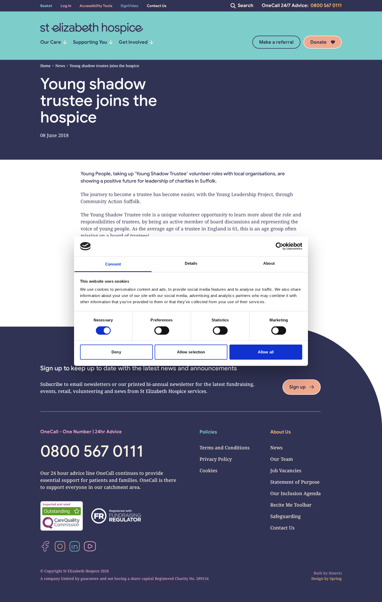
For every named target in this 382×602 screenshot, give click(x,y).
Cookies (208, 470)
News (60, 65)
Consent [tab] (113, 264)
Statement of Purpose (295, 482)
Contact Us (282, 528)
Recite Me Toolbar (291, 505)
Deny (116, 352)
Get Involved (133, 42)
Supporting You (90, 42)
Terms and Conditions (224, 447)
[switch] (161, 330)
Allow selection (191, 352)
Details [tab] (191, 263)
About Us (280, 432)
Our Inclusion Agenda (295, 493)
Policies (208, 432)
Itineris (335, 573)
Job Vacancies (285, 470)
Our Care (50, 42)
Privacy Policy (216, 459)
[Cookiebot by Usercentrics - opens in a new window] (279, 246)
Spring (336, 578)
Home (45, 65)
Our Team (281, 459)
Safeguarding (285, 516)
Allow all (266, 352)
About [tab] (269, 263)
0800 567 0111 (326, 5)
